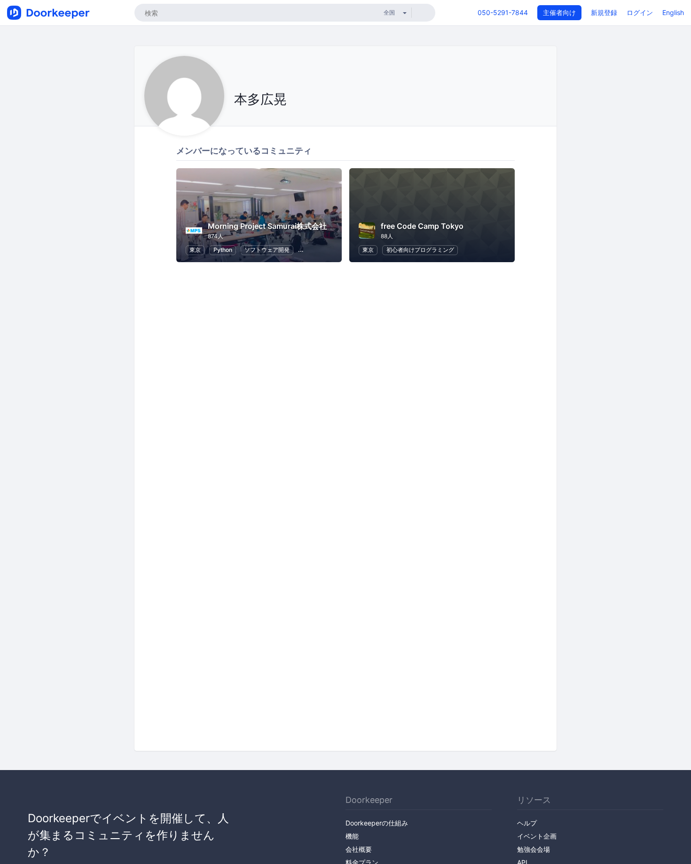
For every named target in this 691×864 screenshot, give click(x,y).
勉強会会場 (533, 849)
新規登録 (604, 12)
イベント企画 (537, 836)
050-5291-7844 (503, 12)
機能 (352, 836)
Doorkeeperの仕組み (377, 823)
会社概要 (359, 849)
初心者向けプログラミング (420, 249)
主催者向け (559, 12)
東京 (195, 249)
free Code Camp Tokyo (422, 226)
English (673, 12)
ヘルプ (527, 823)
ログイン (640, 12)
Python (222, 249)
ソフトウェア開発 (267, 249)
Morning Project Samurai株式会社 (267, 226)
